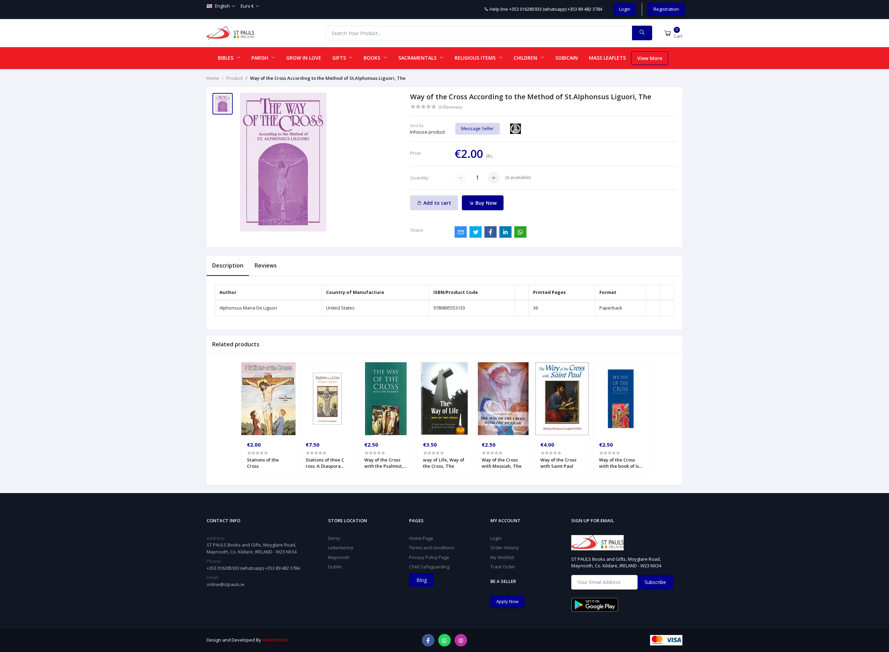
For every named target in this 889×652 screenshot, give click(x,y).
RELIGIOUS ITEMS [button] (476, 57)
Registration (666, 9)
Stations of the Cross (263, 463)
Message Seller (477, 128)
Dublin (335, 567)
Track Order (502, 567)
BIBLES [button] (226, 57)
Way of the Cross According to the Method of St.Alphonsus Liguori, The (328, 78)
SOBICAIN (566, 57)
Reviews (266, 265)
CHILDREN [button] (526, 57)
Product (234, 78)
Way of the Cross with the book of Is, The (619, 463)
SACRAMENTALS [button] (418, 57)
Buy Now (485, 203)
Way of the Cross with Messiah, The (502, 463)
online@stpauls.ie (225, 584)
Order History (504, 547)
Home (213, 78)
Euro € (247, 6)
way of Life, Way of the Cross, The (443, 463)
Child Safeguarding (429, 567)
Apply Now (507, 601)
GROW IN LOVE (303, 57)
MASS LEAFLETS (607, 57)
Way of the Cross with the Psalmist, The (383, 463)
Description (227, 265)
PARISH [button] (260, 57)
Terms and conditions (432, 547)
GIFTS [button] (339, 57)
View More (649, 58)
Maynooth (339, 557)
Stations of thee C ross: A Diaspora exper (325, 463)
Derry (334, 538)
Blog (421, 580)
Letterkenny (341, 547)
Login (624, 9)
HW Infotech (275, 640)
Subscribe (655, 582)
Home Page (421, 538)
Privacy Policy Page (429, 557)
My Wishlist (502, 557)
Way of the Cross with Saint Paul (558, 463)
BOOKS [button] (373, 57)
